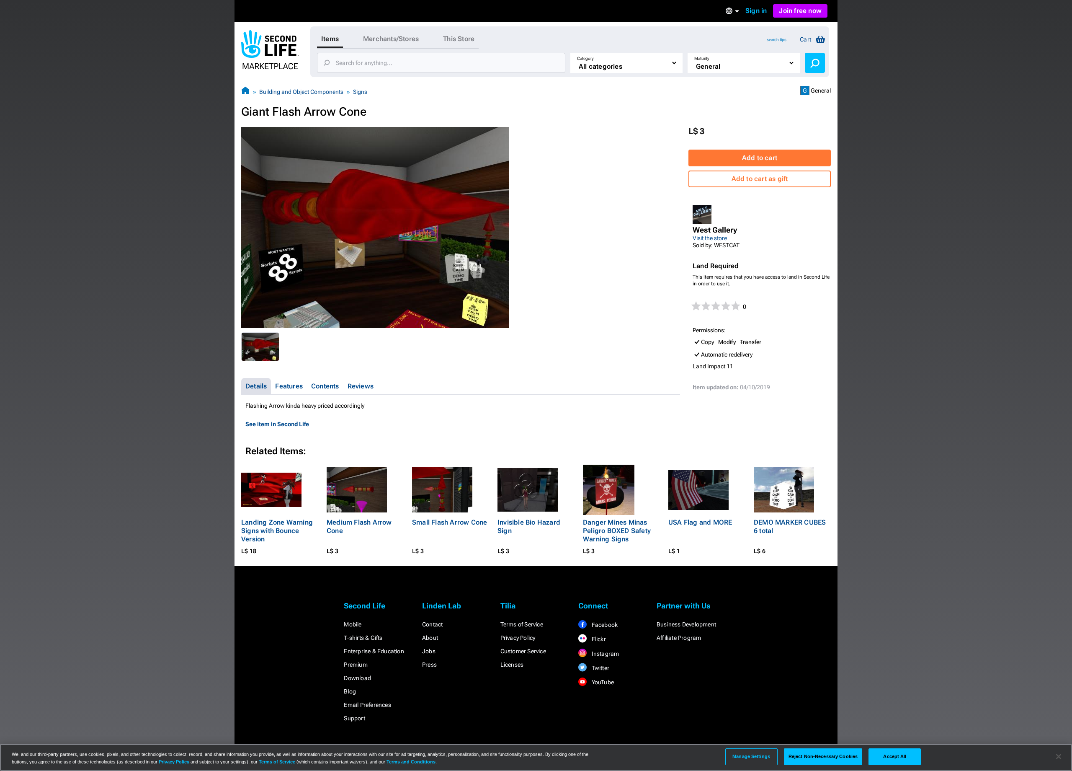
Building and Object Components (301, 91)
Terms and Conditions (411, 761)
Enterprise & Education (374, 651)
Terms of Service (521, 624)
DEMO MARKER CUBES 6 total (790, 526)
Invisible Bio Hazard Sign (528, 526)
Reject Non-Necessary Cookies (823, 756)
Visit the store (710, 238)
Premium (355, 664)
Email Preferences (367, 704)
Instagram (604, 653)
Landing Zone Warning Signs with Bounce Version (277, 530)
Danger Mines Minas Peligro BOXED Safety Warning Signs (617, 530)
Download (357, 678)
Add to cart (759, 158)
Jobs (429, 651)
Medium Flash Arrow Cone (359, 526)
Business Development (686, 624)
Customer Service (523, 651)
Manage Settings (751, 756)
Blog (350, 691)
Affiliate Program (679, 637)
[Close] (1058, 757)
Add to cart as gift (760, 179)
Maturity (701, 58)
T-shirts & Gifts (363, 637)
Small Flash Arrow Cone (449, 522)
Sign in (756, 11)
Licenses (512, 664)
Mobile (352, 624)
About (430, 637)
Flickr (598, 639)
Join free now (800, 11)
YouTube (602, 682)
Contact (432, 624)
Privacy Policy (518, 637)
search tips (776, 39)
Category (585, 58)
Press (429, 664)
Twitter (599, 668)
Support (354, 718)
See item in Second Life (277, 424)
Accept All (894, 756)
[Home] (245, 91)
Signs (360, 91)
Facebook (604, 624)
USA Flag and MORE (700, 522)
